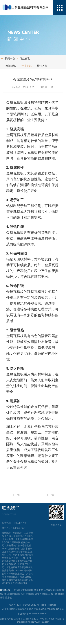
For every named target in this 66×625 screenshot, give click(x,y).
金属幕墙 (30, 593)
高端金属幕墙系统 (16, 593)
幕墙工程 (38, 590)
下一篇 (50, 495)
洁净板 (8, 597)
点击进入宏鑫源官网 (23, 590)
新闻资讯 (11, 65)
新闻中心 (10, 58)
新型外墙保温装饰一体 (46, 593)
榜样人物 (42, 65)
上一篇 (16, 495)
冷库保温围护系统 (52, 590)
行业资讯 (25, 58)
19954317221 (21, 522)
